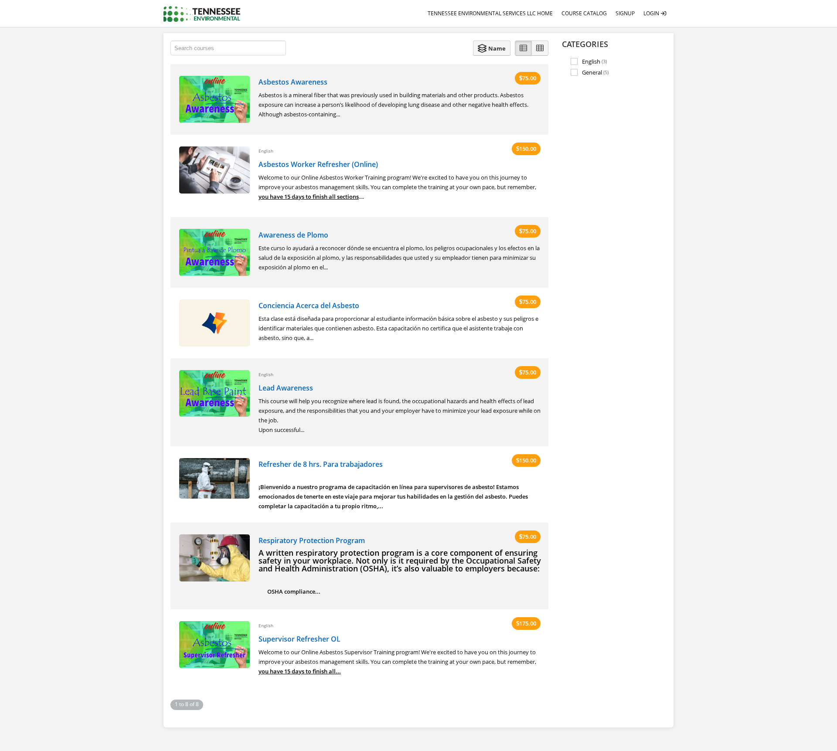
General (595, 72)
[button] (491, 48)
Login (651, 13)
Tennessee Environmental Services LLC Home (490, 13)
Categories (585, 44)
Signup (625, 13)
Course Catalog (584, 13)
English (594, 61)
